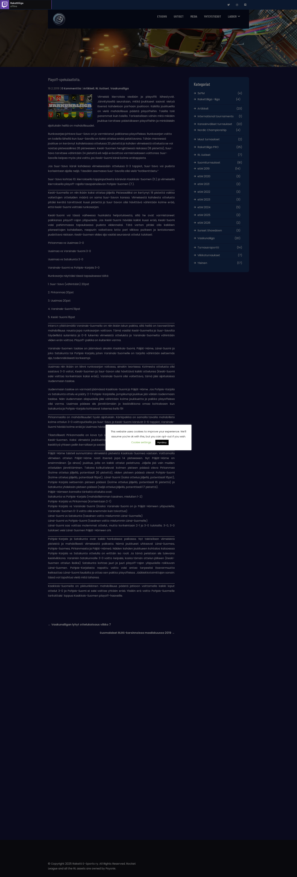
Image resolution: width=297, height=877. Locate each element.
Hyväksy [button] (162, 442)
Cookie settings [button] (141, 442)
